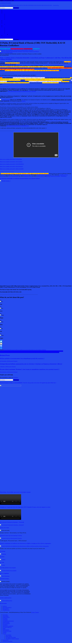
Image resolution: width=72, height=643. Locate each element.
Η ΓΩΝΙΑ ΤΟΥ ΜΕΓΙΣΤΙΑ (12, 30)
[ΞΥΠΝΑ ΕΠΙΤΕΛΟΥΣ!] (6, 600)
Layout (4, 633)
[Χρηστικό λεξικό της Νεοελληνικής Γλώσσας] (11, 538)
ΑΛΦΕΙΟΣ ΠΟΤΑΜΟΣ (5, 3)
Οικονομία (18, 349)
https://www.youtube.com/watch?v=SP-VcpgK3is (11, 161)
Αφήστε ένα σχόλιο (28, 50)
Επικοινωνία (5, 640)
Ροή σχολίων (6, 608)
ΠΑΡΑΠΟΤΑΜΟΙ (12, 34)
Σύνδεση (5, 606)
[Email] (36, 344)
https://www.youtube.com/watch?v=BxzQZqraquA (11, 166)
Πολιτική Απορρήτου (7, 641)
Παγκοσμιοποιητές (25, 349)
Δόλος (5, 349)
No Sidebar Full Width (11, 637)
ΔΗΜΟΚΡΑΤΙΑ (9, 14)
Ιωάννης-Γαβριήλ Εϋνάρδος (44, 174)
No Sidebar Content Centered (12, 638)
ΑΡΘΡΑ (5, 632)
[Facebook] (36, 346)
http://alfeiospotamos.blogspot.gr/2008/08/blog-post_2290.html (22, 91)
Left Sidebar (8, 635)
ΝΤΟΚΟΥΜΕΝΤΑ (28, 48)
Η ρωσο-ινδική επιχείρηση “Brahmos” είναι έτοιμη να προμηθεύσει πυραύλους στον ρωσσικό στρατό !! (29, 369)
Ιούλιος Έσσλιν (40, 176)
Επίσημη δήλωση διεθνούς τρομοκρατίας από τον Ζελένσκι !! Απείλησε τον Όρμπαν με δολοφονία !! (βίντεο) (31, 364)
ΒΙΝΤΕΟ (5, 25)
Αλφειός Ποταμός (20, 50)
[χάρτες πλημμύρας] (4, 576)
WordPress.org (6, 610)
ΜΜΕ (4, 628)
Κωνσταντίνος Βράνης (14, 176)
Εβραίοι (8, 349)
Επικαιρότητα (13, 349)
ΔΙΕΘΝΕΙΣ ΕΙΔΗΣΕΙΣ (8, 21)
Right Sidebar (9, 636)
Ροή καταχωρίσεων (7, 607)
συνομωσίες (35, 349)
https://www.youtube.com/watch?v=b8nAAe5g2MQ (11, 168)
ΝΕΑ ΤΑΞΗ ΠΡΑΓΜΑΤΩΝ (17, 48)
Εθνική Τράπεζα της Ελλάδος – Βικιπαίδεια (56, 176)
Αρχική (4, 10)
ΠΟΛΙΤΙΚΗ (5, 11)
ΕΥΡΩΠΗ (8, 17)
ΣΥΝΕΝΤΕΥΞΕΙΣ (7, 631)
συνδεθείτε (15, 377)
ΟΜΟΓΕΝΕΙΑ (9, 16)
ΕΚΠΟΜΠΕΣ (6, 629)
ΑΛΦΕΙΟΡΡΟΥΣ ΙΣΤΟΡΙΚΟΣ (10, 26)
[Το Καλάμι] (3, 554)
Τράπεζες (40, 349)
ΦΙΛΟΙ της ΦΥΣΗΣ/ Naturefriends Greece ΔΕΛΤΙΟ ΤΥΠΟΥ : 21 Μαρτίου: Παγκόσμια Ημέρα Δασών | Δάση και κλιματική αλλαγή (29, 352)
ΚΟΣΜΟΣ (5, 12)
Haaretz (23, 101)
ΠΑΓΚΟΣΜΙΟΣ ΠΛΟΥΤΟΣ (12, 24)
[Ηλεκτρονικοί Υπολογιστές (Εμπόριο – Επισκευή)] (12, 525)
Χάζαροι (44, 349)
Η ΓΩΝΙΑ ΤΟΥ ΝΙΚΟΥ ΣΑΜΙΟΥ (13, 31)
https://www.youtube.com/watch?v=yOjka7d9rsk (11, 159)
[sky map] (2, 565)
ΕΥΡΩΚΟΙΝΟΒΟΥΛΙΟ (11, 19)
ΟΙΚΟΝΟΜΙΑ (6, 23)
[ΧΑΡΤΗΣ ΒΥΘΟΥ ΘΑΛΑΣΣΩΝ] (8, 570)
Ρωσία (31, 349)
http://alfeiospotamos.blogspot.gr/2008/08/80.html (18, 125)
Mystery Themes (35, 612)
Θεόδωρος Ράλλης (28, 176)
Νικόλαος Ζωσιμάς (25, 174)
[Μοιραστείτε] (36, 348)
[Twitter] (36, 341)
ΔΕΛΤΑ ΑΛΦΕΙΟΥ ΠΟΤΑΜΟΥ (13, 33)
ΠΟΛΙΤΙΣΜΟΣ (9, 29)
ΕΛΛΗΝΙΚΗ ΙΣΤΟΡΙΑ (11, 28)
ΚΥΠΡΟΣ (8, 15)
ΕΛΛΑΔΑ (5, 20)
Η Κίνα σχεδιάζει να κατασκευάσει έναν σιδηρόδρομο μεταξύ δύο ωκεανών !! (22, 358)
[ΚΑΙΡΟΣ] (2, 559)
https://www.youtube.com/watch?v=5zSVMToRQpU (12, 164)
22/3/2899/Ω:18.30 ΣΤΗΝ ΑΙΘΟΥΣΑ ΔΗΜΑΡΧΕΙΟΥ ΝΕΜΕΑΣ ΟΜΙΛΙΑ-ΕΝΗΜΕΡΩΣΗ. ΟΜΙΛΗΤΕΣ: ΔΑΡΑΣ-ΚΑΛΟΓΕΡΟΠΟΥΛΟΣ (31, 351)
